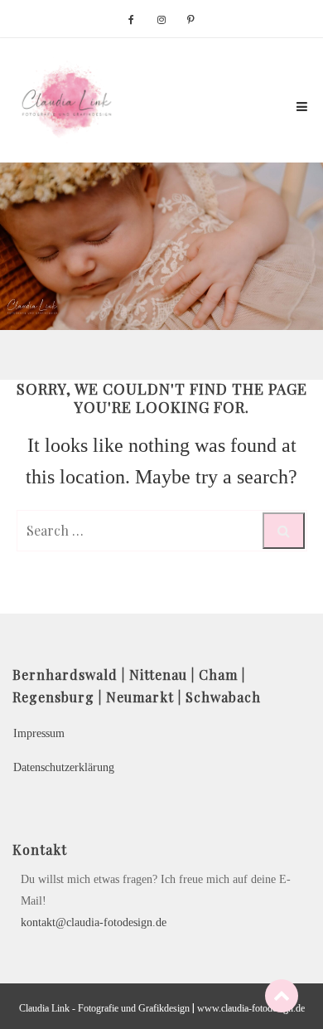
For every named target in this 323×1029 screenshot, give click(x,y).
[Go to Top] (281, 995)
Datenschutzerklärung (63, 767)
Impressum (39, 733)
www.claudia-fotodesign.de (251, 1008)
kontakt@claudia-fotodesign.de (93, 922)
